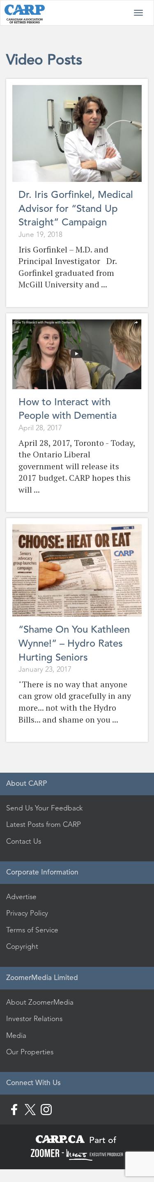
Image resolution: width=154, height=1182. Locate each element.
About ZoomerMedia (40, 1002)
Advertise (21, 897)
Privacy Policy (27, 913)
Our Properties (29, 1052)
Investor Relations (34, 1018)
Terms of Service (32, 930)
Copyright (22, 946)
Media (16, 1035)
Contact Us (23, 841)
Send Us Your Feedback (44, 808)
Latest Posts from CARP (43, 824)
